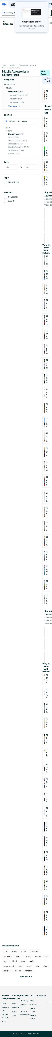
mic (46, 953)
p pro (23, 948)
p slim (28, 953)
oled (45, 963)
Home (4, 65)
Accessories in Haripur (26, 65)
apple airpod (9, 963)
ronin (20, 963)
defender (7, 968)
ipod (5, 948)
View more (12, 106)
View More (25, 973)
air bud (18, 968)
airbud (14, 958)
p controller (34, 948)
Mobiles (12, 65)
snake (32, 958)
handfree (28, 968)
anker (23, 958)
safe (37, 963)
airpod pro (8, 953)
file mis (38, 953)
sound (29, 963)
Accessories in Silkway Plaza (11, 68)
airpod (14, 948)
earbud (19, 953)
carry (5, 958)
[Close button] (45, 4)
